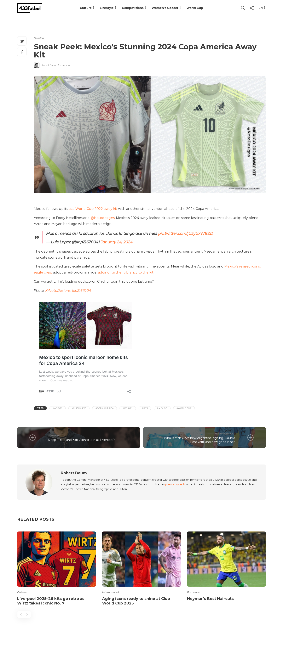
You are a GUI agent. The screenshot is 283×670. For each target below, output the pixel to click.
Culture (22, 592)
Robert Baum (49, 65)
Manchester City (225, 433)
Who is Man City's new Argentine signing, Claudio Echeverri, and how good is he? (199, 440)
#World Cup (184, 408)
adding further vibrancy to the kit (126, 272)
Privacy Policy (253, 650)
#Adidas (57, 408)
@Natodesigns (103, 218)
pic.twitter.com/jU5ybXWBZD (185, 233)
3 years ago (64, 65)
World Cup (194, 8)
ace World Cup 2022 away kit (93, 209)
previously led (174, 484)
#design (128, 408)
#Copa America (105, 408)
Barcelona (193, 592)
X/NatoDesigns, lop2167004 (68, 291)
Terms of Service (219, 650)
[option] (56, 569)
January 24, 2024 (117, 242)
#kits (145, 408)
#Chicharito (79, 408)
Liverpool (53, 435)
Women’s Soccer (165, 8)
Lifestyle (107, 8)
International (110, 592)
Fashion (39, 38)
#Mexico (162, 408)
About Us (169, 650)
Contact (191, 650)
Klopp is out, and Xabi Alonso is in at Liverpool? (81, 440)
